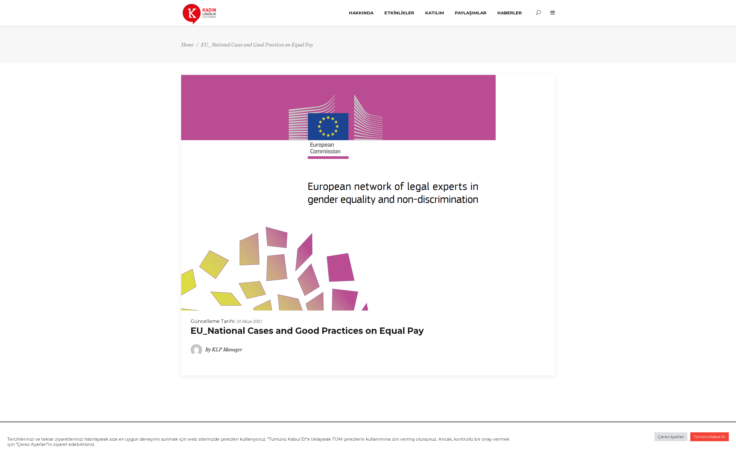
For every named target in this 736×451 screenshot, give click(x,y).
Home (187, 45)
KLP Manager (227, 349)
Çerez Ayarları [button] (671, 436)
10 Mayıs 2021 (249, 321)
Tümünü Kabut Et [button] (709, 436)
